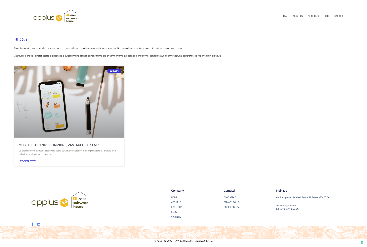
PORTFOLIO (313, 16)
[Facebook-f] (32, 224)
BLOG (326, 16)
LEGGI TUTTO (27, 161)
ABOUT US (298, 16)
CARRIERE (339, 16)
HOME (285, 16)
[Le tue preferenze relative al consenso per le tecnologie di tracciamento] (362, 242)
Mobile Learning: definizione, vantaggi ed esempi (59, 145)
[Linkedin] (38, 224)
